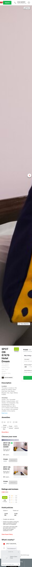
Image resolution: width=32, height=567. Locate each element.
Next (29, 175)
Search (7, 2)
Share (28, 8)
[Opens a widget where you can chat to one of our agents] (11, 558)
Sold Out (13, 482)
